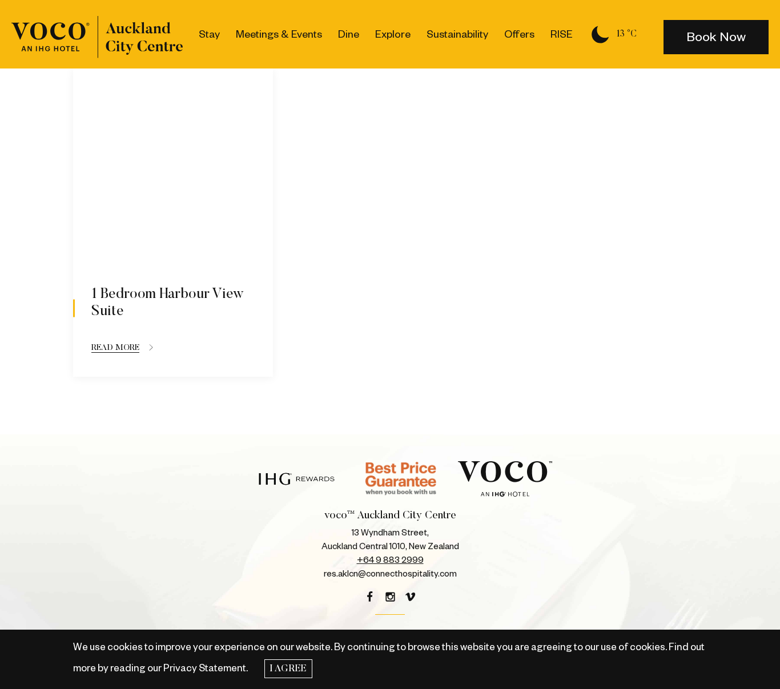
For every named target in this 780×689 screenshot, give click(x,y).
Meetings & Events (279, 34)
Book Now (716, 37)
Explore (393, 34)
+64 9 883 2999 (390, 560)
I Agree (288, 669)
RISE (561, 34)
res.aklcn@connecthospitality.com (390, 574)
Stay (209, 34)
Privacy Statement (204, 668)
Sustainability (457, 34)
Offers (519, 34)
